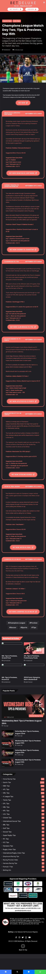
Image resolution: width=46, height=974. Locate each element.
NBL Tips (6, 807)
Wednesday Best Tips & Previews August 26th (22, 722)
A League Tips (8, 796)
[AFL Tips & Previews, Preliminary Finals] (34, 648)
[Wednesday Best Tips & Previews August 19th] (7, 744)
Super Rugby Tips (9, 835)
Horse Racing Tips (9, 779)
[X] (17, 972)
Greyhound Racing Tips (11, 856)
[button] (44, 2)
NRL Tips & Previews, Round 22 (9, 678)
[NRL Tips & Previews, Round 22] (12, 669)
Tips (34, 627)
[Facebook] (6, 972)
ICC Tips (6, 842)
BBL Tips (6, 825)
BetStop (10, 932)
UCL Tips (17, 21)
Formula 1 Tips (8, 867)
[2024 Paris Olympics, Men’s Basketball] (34, 669)
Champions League (17, 623)
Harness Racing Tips (10, 863)
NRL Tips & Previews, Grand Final (9, 657)
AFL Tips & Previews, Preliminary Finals (31, 657)
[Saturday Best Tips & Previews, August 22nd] (7, 734)
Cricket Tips (7, 818)
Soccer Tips (7, 832)
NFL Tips (6, 810)
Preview (34, 623)
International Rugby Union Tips (14, 853)
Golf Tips (6, 828)
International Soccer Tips (12, 821)
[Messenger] (29, 972)
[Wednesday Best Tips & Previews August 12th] (7, 763)
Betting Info (7, 870)
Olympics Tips (8, 846)
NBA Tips (6, 786)
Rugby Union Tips (9, 849)
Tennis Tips (7, 800)
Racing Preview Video (10, 860)
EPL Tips (6, 803)
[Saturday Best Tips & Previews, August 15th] (7, 753)
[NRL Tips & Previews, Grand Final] (12, 648)
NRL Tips (6, 793)
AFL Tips (6, 789)
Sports (24, 627)
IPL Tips (6, 839)
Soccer (13, 627)
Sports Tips (7, 21)
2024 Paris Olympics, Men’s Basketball (32, 678)
